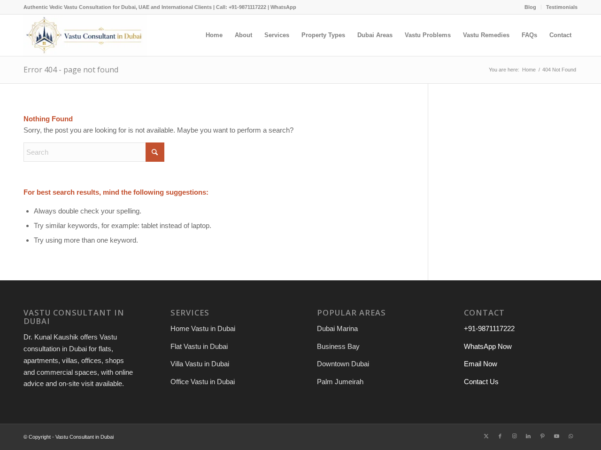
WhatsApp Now (488, 346)
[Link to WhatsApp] (570, 436)
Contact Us (481, 382)
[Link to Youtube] (556, 436)
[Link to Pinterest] (542, 436)
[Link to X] (486, 436)
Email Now (480, 364)
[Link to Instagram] (514, 436)
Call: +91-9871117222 (241, 7)
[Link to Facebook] (500, 436)
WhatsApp (283, 7)
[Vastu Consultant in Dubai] (85, 35)
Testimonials (562, 7)
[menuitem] (530, 7)
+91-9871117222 (489, 328)
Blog (530, 7)
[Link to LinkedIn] (528, 436)
